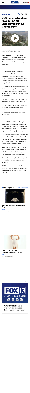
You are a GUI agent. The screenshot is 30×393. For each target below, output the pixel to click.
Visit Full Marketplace (23, 187)
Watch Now (25, 2)
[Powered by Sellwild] (25, 281)
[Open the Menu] (2, 2)
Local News (6, 14)
